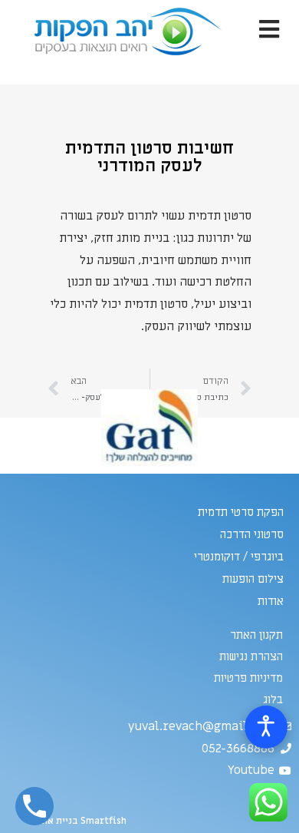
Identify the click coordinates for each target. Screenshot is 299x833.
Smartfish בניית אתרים (77, 821)
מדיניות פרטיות (248, 678)
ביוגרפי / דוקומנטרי (239, 556)
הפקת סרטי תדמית (241, 512)
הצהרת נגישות (251, 656)
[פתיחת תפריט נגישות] (266, 727)
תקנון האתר (256, 635)
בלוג (273, 699)
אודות (271, 601)
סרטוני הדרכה (252, 534)
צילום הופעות (253, 579)
